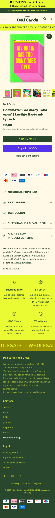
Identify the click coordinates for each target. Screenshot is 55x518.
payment (7, 422)
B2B (5, 417)
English (37, 484)
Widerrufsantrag (12, 437)
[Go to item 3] (27, 93)
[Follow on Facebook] (4, 475)
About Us (8, 412)
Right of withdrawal (13, 457)
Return (6, 432)
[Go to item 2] (17, 93)
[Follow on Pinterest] (20, 475)
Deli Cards (9, 104)
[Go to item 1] (7, 93)
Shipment (8, 427)
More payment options (27, 155)
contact (7, 407)
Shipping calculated (26, 129)
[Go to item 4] (36, 93)
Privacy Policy (10, 452)
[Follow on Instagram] (12, 475)
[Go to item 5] (46, 93)
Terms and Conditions (14, 462)
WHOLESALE (37, 345)
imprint (7, 467)
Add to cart (28, 139)
